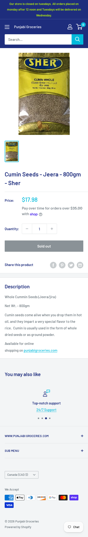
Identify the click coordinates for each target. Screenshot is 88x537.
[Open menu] (7, 27)
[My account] (70, 26)
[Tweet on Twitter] (71, 264)
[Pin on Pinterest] (62, 264)
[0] (79, 27)
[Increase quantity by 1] (52, 229)
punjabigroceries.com (40, 350)
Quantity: (12, 229)
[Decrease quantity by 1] (27, 229)
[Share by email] (80, 264)
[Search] (77, 39)
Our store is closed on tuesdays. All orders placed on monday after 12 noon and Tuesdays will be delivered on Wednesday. (44, 9)
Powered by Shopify (18, 527)
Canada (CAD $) (17, 474)
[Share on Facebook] (53, 264)
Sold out (44, 246)
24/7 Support (44, 410)
